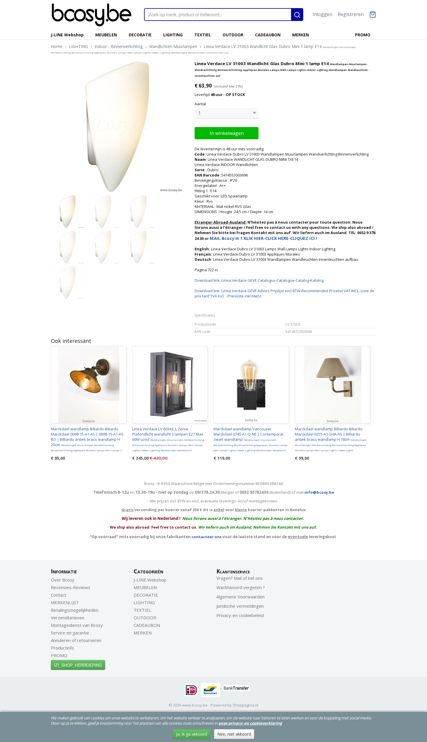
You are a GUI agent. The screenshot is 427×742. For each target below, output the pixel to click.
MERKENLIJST (65, 602)
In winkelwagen (227, 133)
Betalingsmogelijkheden (74, 610)
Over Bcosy (62, 580)
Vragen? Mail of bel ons (239, 578)
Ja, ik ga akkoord (191, 734)
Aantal (200, 103)
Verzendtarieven (67, 617)
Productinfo (62, 648)
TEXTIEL (202, 35)
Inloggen (322, 14)
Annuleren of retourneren (76, 640)
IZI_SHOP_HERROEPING (78, 665)
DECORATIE (140, 35)
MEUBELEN (106, 35)
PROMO (362, 35)
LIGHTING (173, 35)
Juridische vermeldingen (240, 606)
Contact (58, 595)
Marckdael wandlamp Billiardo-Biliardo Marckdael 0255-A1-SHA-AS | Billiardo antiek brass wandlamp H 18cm (331, 439)
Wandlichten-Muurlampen (173, 46)
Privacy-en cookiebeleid (240, 615)
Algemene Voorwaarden (240, 597)
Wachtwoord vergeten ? (240, 587)
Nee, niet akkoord (234, 734)
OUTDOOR (233, 35)
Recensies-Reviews (70, 587)
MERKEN (300, 35)
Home (56, 46)
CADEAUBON (268, 35)
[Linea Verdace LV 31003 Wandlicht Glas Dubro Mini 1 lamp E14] (117, 126)
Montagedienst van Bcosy (77, 625)
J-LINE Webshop (67, 35)
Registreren (351, 14)
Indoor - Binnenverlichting (118, 46)
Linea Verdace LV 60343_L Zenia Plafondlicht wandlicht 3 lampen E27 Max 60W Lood (168, 439)
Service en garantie (70, 633)
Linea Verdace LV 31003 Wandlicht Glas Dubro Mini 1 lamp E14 (204, 49)
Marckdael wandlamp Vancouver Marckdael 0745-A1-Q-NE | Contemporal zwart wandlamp (251, 439)
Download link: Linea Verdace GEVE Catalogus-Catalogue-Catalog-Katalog (259, 280)
